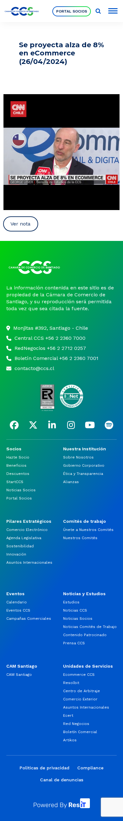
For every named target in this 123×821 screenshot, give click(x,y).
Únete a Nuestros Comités (88, 529)
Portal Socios (71, 11)
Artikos (70, 740)
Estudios (71, 602)
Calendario (16, 602)
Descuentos (17, 473)
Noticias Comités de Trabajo (90, 626)
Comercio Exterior (80, 699)
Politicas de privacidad (44, 767)
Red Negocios (76, 723)
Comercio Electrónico (27, 529)
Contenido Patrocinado (85, 635)
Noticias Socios (21, 490)
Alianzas (71, 482)
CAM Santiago (19, 674)
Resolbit (71, 683)
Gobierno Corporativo (83, 465)
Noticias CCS (75, 610)
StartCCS (14, 482)
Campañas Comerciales (28, 618)
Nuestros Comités (80, 538)
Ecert (68, 715)
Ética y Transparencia (83, 473)
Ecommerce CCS (79, 674)
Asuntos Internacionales (29, 562)
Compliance (90, 767)
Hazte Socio (17, 457)
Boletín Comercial (80, 732)
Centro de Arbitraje (81, 691)
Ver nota (20, 224)
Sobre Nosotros (78, 457)
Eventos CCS (18, 610)
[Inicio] (61, 267)
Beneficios (16, 465)
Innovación (16, 554)
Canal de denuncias (61, 779)
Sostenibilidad (20, 546)
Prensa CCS (74, 643)
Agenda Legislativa (23, 538)
